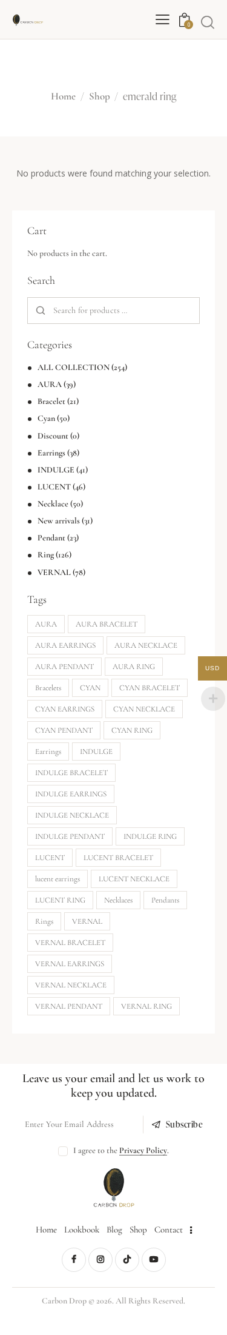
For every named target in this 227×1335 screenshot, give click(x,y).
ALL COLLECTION (74, 367)
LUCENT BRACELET (118, 858)
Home (63, 97)
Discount (53, 436)
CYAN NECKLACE (144, 709)
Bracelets (48, 688)
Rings (44, 921)
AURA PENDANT (64, 666)
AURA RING (134, 666)
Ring (46, 555)
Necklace (53, 504)
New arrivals (59, 521)
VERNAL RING (146, 1006)
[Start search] (207, 22)
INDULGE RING (150, 836)
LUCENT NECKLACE (134, 879)
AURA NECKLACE (145, 645)
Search (40, 311)
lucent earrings (57, 879)
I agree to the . (121, 1150)
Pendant (51, 538)
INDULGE (56, 470)
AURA (50, 384)
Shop (99, 97)
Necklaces (118, 900)
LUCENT (54, 487)
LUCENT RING (60, 900)
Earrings (51, 453)
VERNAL (54, 572)
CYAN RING (132, 730)
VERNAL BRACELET (70, 942)
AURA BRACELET (106, 624)
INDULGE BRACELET (71, 773)
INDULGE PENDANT (70, 836)
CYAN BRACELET (149, 688)
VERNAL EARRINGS (69, 964)
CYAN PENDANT (64, 730)
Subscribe (184, 1124)
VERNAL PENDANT (68, 1006)
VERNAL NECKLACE (71, 985)
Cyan (46, 418)
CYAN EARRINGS (64, 709)
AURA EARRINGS (65, 645)
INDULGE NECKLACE (72, 815)
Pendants (165, 900)
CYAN (90, 688)
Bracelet (51, 401)
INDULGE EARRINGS (71, 794)
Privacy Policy (143, 1150)
